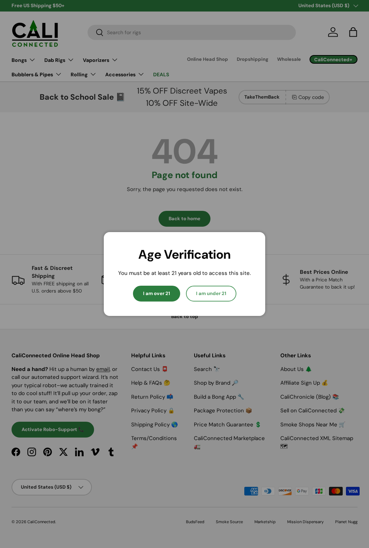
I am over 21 (156, 293)
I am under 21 (211, 293)
